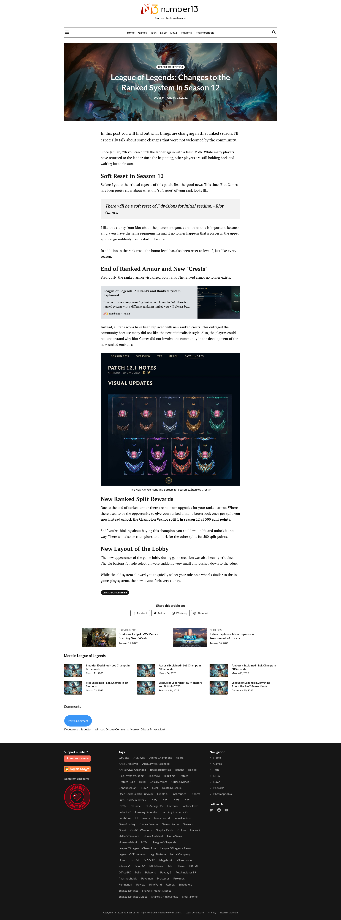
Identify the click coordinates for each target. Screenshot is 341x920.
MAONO (149, 860)
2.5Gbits (124, 757)
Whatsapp (181, 613)
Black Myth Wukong (131, 775)
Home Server (175, 836)
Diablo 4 (162, 793)
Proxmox (179, 878)
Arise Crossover (128, 763)
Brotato (183, 775)
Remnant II (125, 884)
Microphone (184, 860)
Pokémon (147, 878)
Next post (216, 629)
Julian (158, 97)
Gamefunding (127, 824)
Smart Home (189, 896)
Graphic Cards (164, 830)
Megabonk (165, 860)
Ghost (122, 830)
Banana (179, 769)
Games (142, 32)
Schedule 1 (185, 884)
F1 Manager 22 (154, 806)
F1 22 (153, 799)
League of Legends (170, 67)
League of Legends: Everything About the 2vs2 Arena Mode (251, 684)
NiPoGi (193, 866)
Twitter (162, 613)
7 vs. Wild (139, 757)
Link (162, 729)
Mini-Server (156, 866)
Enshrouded (179, 793)
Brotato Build (127, 781)
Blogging (169, 775)
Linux (122, 860)
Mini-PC (140, 866)
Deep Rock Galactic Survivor (136, 793)
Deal (155, 787)
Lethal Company (180, 854)
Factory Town (190, 806)
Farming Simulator (146, 812)
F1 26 (122, 806)
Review (140, 884)
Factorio (172, 806)
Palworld (186, 32)
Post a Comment (78, 720)
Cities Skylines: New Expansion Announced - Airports (232, 636)
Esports (195, 793)
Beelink (192, 769)
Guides (181, 830)
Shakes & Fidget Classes (156, 890)
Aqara (179, 757)
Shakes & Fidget (128, 890)
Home (131, 32)
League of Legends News (175, 848)
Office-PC (125, 872)
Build (142, 781)
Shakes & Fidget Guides (133, 896)
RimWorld (155, 884)
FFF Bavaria (142, 818)
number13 (129, 912)
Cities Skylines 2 (181, 781)
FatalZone (125, 818)
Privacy (212, 912)
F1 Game (135, 806)
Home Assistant (153, 836)
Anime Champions (160, 757)
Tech (153, 32)
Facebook (142, 613)
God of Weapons (141, 830)
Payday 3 (165, 872)
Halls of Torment (129, 836)
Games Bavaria (148, 824)
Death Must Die (172, 787)
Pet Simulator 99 (185, 872)
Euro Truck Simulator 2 (132, 799)
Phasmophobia (205, 32)
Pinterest (203, 613)
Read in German (229, 912)
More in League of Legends (85, 655)
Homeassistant (128, 842)
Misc (171, 866)
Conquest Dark (128, 787)
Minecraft (125, 866)
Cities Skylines (158, 781)
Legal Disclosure (195, 912)
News (181, 866)
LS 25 (163, 32)
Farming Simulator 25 (175, 812)
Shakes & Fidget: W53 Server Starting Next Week (139, 636)
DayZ (173, 32)
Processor (163, 878)
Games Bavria (170, 824)
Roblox (170, 884)
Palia (138, 872)
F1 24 (175, 799)
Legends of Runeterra (132, 854)
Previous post (128, 629)
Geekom (188, 824)
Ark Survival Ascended (156, 763)
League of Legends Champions (137, 848)
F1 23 (164, 799)
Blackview (154, 775)
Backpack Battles (160, 769)
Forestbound (162, 818)
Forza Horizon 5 (183, 818)
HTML (145, 842)
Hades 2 (195, 830)
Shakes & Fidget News (164, 896)
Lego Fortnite (158, 854)
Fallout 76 (125, 812)
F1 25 (186, 799)
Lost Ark (134, 860)
